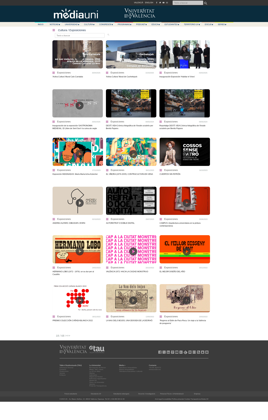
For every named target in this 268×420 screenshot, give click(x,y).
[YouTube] (163, 3)
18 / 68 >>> (63, 335)
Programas (124, 24)
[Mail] (167, 3)
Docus (209, 24)
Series (222, 24)
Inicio (40, 24)
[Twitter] (160, 3)
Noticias (55, 24)
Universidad (72, 24)
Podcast (141, 24)
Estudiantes (172, 24)
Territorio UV (192, 24)
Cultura (89, 24)
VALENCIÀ (138, 3)
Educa (156, 24)
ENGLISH (149, 3)
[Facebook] (157, 3)
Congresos (106, 24)
